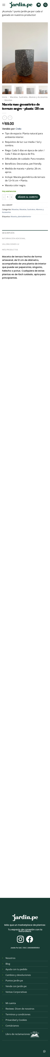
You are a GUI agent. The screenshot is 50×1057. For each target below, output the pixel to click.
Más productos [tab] (10, 250)
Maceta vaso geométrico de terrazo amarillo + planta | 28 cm (21, 527)
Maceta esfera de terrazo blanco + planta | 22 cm (25, 403)
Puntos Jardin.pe (14, 980)
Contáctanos (12, 1025)
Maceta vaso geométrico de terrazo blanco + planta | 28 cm (21, 341)
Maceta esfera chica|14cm (16, 767)
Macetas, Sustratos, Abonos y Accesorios (29, 97)
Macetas (8, 100)
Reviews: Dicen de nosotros (20, 1008)
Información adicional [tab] (14, 238)
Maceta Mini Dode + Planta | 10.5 (19, 887)
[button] (3, 4)
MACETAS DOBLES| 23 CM (15, 708)
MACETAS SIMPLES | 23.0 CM (16, 588)
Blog (8, 963)
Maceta (14, 216)
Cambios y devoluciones (18, 975)
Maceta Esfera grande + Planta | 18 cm (22, 827)
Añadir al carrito (28, 197)
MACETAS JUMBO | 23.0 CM (16, 648)
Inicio (4, 97)
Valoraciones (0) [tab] (10, 244)
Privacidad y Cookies (16, 1019)
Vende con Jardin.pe (16, 986)
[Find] (45, 5)
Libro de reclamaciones (18, 1034)
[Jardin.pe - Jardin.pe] (21, 5)
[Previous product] (10, 118)
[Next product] (4, 118)
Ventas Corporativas (16, 991)
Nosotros (10, 958)
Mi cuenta (11, 1003)
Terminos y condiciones (18, 1014)
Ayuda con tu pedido (16, 969)
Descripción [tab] (8, 233)
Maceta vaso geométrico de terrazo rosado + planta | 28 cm (21, 465)
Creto (18, 129)
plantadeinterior (24, 216)
